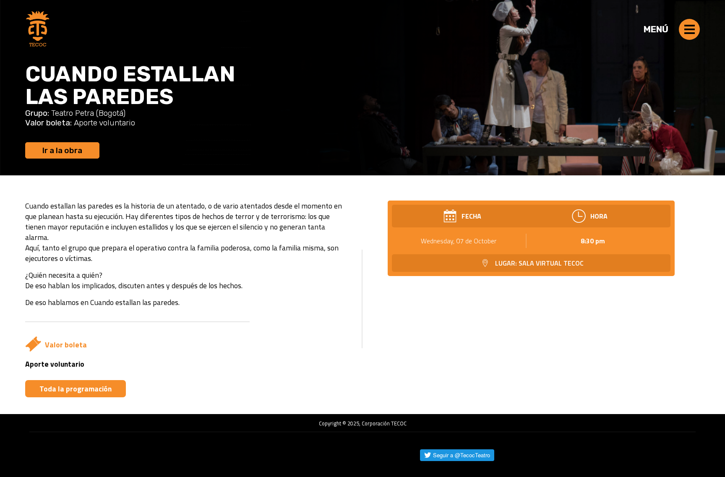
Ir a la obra (62, 150)
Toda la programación (75, 388)
